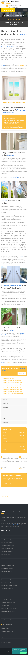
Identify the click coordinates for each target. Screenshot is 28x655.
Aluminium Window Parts (6, 597)
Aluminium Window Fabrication (8, 602)
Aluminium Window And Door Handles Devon (12, 380)
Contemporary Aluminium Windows (9, 585)
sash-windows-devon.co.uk (7, 631)
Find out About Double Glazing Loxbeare (14, 102)
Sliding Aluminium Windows (7, 557)
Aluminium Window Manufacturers (8, 537)
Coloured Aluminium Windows (7, 577)
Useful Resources (7, 624)
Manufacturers (6, 411)
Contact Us (21, 373)
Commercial (5, 403)
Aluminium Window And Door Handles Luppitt (12, 389)
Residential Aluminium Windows (8, 611)
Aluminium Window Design (7, 571)
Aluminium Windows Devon (8, 378)
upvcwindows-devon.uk (6, 642)
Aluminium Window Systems (7, 545)
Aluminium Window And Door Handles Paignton (13, 384)
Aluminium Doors (5, 605)
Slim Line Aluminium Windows (7, 542)
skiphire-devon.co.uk (5, 634)
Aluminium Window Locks (7, 551)
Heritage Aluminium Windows (7, 579)
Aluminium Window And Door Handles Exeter (12, 382)
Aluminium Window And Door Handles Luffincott (13, 387)
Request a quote (8, 10)
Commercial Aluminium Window (8, 617)
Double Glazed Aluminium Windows (9, 608)
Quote (4, 418)
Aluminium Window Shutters (7, 614)
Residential (5, 407)
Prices (4, 414)
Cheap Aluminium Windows (7, 548)
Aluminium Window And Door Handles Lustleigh (13, 393)
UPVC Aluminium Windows (7, 568)
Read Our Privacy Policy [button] (22, 650)
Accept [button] (23, 652)
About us (5, 399)
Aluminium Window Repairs (7, 554)
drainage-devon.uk (5, 628)
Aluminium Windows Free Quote (8, 619)
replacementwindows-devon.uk (8, 637)
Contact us (5, 422)
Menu (25, 10)
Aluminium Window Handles (7, 539)
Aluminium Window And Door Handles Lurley (12, 391)
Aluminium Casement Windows (8, 599)
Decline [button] (16, 652)
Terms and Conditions (11, 651)
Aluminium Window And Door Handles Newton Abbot (14, 385)
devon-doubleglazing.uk (6, 639)
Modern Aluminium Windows (7, 582)
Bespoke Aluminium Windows (7, 565)
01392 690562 (13, 7)
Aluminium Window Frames (7, 534)
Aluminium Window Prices (7, 588)
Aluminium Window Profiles (7, 574)
